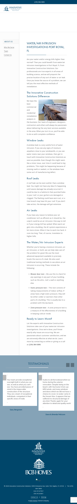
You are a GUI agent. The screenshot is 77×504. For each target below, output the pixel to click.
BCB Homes (33, 501)
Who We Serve (9, 47)
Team (6, 51)
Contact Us (8, 55)
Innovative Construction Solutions (40, 68)
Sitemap (43, 497)
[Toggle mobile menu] (73, 9)
